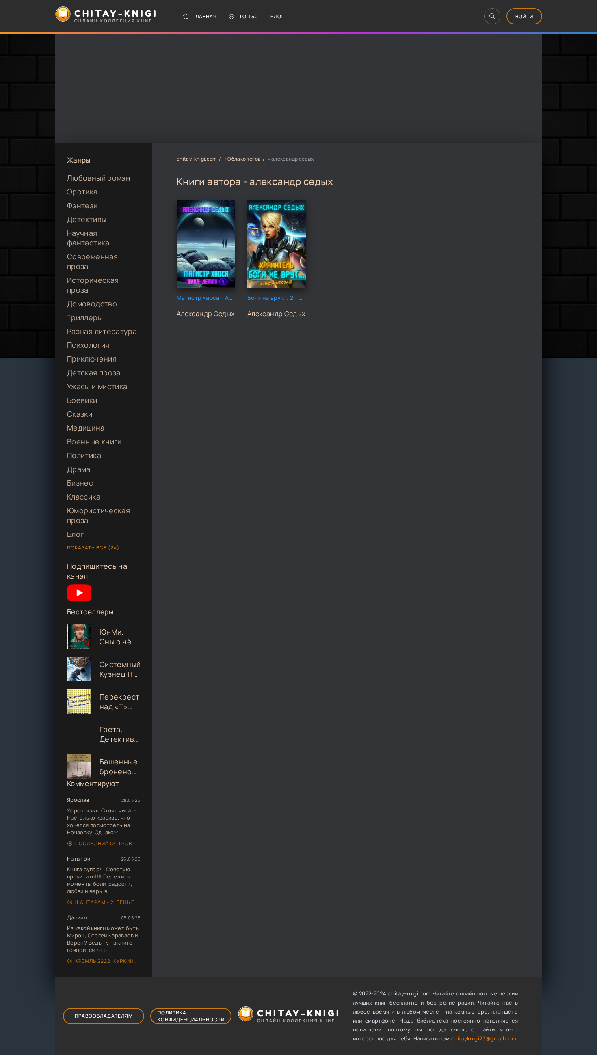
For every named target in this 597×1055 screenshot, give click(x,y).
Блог (277, 16)
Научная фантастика (88, 238)
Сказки (79, 414)
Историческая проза (93, 285)
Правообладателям (104, 1015)
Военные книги (94, 441)
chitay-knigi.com (197, 158)
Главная (205, 16)
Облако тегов (243, 158)
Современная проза (92, 261)
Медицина (85, 428)
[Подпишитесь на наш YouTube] (79, 602)
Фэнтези (82, 205)
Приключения (92, 359)
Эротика (82, 191)
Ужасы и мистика (97, 386)
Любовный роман (98, 178)
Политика (84, 455)
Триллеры (85, 317)
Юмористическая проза (98, 515)
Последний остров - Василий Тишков (107, 843)
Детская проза (94, 372)
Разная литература (102, 331)
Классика (83, 497)
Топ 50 (248, 16)
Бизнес (80, 483)
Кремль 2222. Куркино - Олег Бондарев (107, 961)
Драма (79, 469)
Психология (88, 345)
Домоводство (92, 303)
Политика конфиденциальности (191, 1016)
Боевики (82, 400)
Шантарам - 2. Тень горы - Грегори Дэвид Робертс (107, 902)
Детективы (86, 219)
